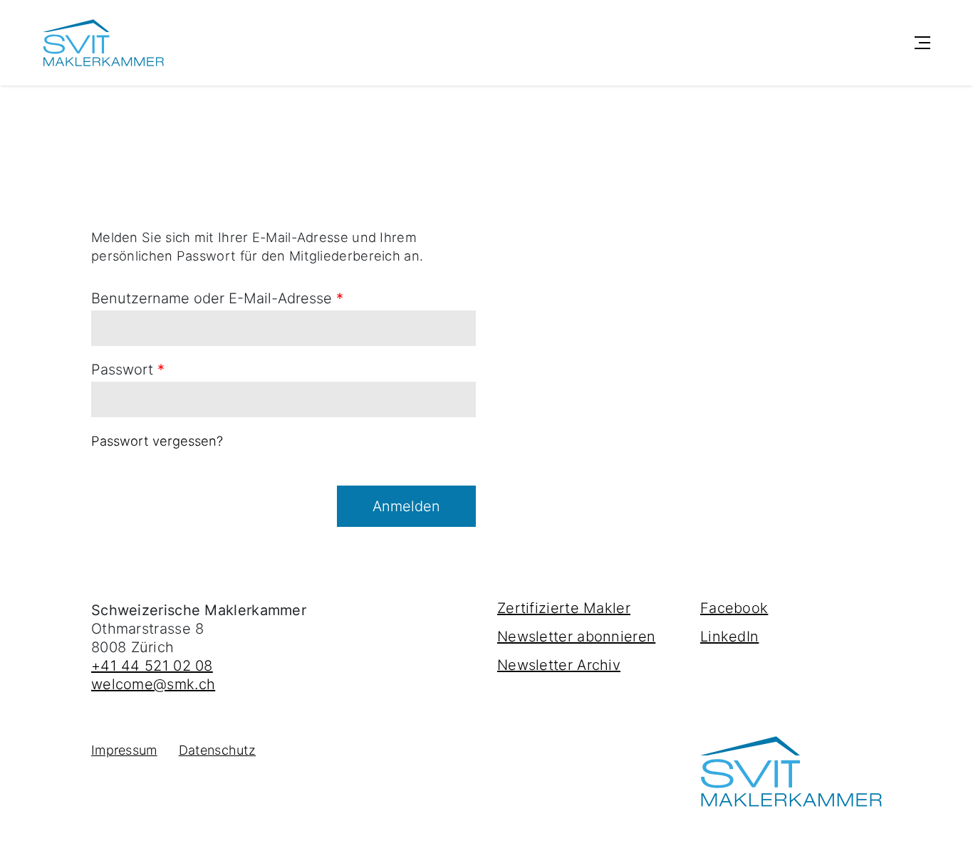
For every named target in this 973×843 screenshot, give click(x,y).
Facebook (734, 608)
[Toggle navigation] (922, 42)
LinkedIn (729, 636)
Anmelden (406, 506)
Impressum (124, 750)
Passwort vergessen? (157, 441)
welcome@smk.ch (153, 684)
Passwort (128, 369)
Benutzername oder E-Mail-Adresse (217, 298)
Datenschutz (217, 750)
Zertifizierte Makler (563, 608)
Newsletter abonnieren (576, 636)
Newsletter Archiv (558, 665)
